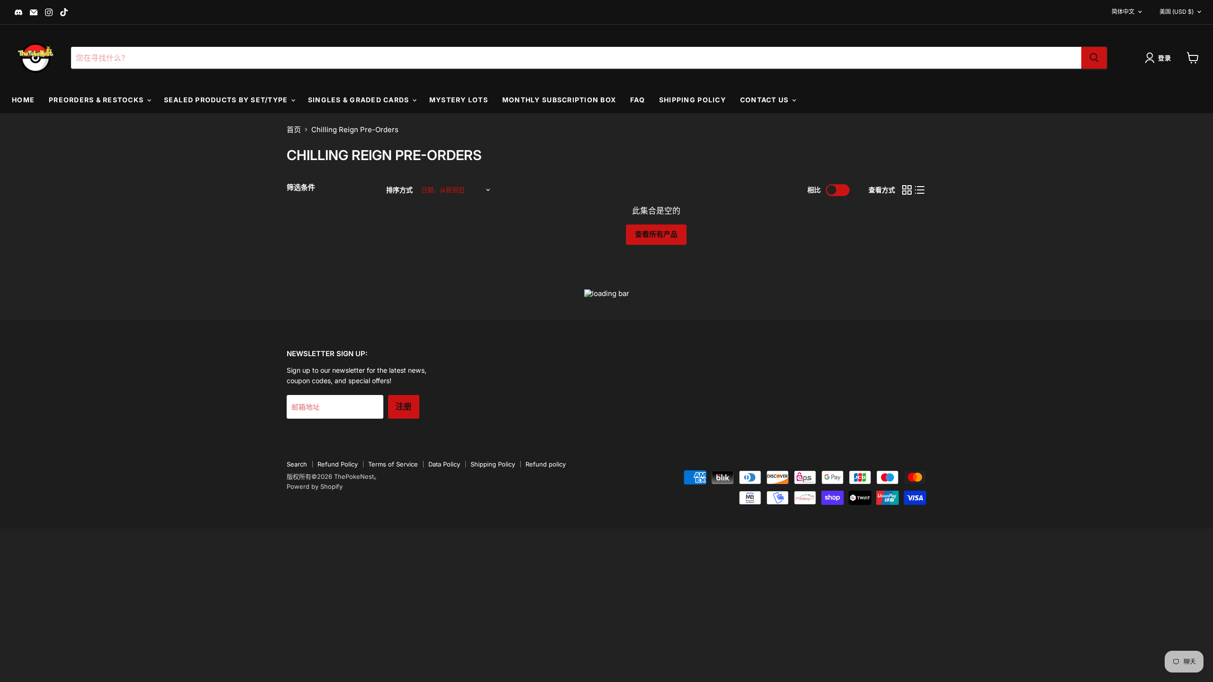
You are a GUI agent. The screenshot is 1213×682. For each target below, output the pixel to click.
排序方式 (399, 190)
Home (23, 100)
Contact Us (765, 100)
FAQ (637, 100)
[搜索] (1094, 58)
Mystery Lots (458, 100)
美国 (1176, 11)
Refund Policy (337, 464)
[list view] (920, 190)
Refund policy (545, 464)
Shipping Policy (692, 100)
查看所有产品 (656, 234)
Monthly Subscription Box (559, 100)
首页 (294, 130)
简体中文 (1123, 11)
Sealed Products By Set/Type (227, 100)
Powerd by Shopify (315, 486)
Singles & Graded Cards (359, 100)
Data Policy (444, 464)
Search (297, 464)
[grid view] (907, 190)
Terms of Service (393, 464)
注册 (404, 406)
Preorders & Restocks (97, 100)
